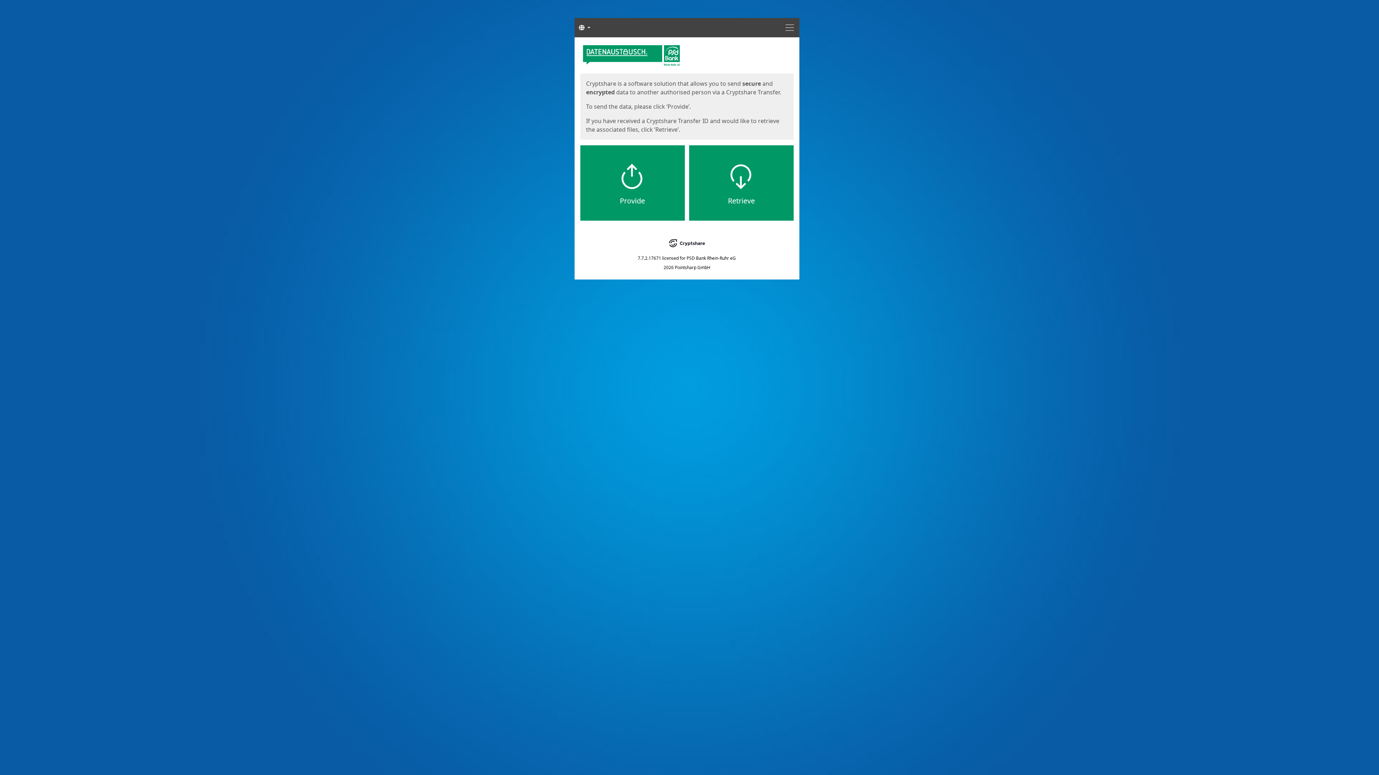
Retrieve (741, 201)
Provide (632, 201)
